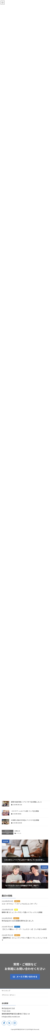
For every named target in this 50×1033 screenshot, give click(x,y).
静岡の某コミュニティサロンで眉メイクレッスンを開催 (22, 912)
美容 (16, 909)
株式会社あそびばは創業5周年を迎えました (18, 921)
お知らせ (17, 831)
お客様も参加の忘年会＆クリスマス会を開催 (25, 820)
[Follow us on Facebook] (4, 1023)
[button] (25, 977)
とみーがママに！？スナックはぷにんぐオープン (19, 904)
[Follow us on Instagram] (14, 1023)
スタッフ (17, 926)
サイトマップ (6, 991)
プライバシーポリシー (9, 995)
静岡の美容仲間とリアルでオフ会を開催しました (26, 802)
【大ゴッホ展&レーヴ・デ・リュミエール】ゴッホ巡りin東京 (24, 929)
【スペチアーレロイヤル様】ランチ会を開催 (25, 811)
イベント (18, 833)
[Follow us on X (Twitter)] (9, 1023)
